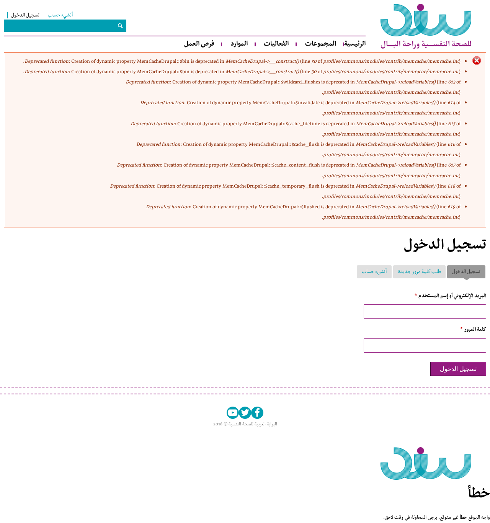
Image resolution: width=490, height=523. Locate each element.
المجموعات (320, 44)
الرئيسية (355, 44)
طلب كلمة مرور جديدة (419, 272)
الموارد (239, 44)
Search (120, 26)
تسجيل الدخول (25, 15)
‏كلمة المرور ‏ (473, 329)
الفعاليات (276, 44)
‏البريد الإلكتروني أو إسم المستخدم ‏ (450, 296)
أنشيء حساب (60, 15)
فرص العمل (199, 44)
